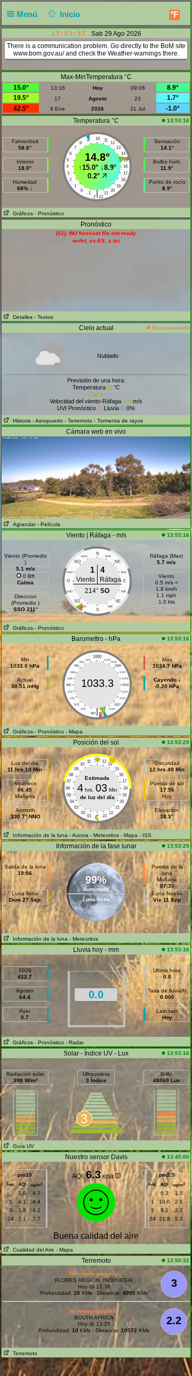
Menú (28, 14)
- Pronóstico (49, 213)
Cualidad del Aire (32, 1250)
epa (108, 1176)
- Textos (43, 317)
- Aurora (79, 835)
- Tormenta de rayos (118, 421)
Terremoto (23, 1353)
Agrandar (23, 524)
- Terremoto (78, 421)
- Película (48, 524)
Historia (20, 421)
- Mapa (74, 731)
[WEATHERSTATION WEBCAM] (96, 477)
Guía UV (22, 1146)
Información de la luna (39, 835)
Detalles (21, 317)
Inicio (69, 14)
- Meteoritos (104, 835)
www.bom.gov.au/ (38, 53)
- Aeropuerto (48, 421)
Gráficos (21, 213)
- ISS (145, 835)
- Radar (75, 1042)
